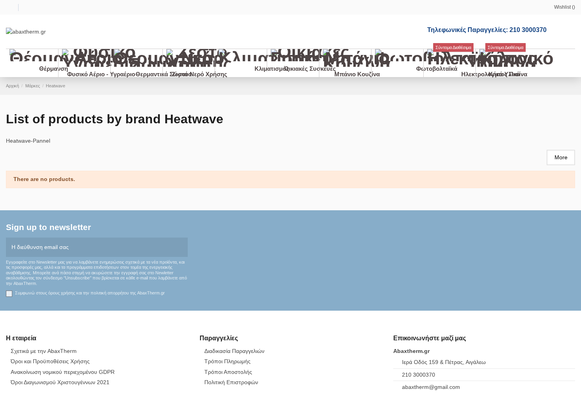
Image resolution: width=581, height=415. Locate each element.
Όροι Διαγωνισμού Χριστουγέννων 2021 (60, 382)
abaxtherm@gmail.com (431, 387)
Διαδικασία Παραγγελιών (234, 351)
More (561, 157)
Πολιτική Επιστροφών (231, 382)
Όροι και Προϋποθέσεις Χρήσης (50, 361)
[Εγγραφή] (182, 247)
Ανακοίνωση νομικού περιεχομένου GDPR (63, 372)
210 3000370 (418, 375)
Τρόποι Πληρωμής (227, 361)
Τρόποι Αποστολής (228, 372)
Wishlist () (564, 7)
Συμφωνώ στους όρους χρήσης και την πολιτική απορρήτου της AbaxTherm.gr (90, 292)
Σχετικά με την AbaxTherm (44, 351)
